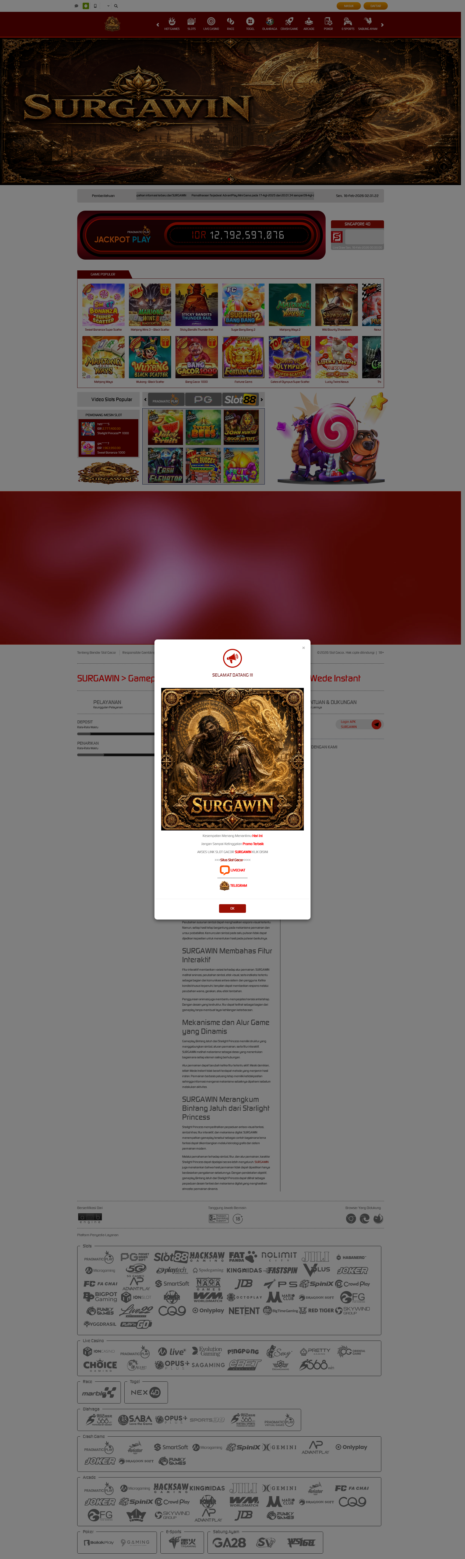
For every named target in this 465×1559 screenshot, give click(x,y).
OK (232, 908)
